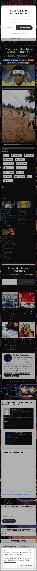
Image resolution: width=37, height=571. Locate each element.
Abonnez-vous (24, 28)
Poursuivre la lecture (18, 34)
